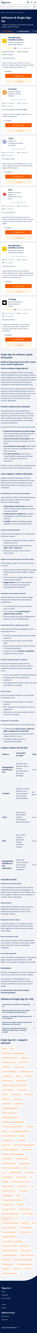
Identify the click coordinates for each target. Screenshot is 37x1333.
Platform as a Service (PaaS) (10, 1168)
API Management (7, 1195)
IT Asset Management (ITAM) (20, 1131)
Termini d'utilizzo (5, 1298)
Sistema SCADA (16, 1094)
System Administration (9, 1227)
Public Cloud (6, 1145)
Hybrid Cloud (25, 1246)
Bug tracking (19, 1104)
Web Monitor (25, 1058)
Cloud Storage (17, 1099)
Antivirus (5, 1094)
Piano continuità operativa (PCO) (12, 1126)
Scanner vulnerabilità (8, 1136)
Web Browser (6, 1067)
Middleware (6, 1269)
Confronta (19, 81)
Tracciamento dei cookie (9, 1273)
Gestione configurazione (9, 1250)
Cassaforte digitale (24, 1163)
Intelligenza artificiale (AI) (10, 1149)
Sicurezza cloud (22, 1186)
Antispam (22, 1136)
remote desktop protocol (24, 1264)
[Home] (2, 12)
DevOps (25, 1168)
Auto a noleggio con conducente (12, 1241)
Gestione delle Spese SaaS (10, 1117)
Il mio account (5, 1316)
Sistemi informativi (10, 12)
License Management (21, 1159)
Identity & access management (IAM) (13, 1053)
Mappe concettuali (8, 1186)
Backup (4, 1049)
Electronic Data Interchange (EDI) (23, 1145)
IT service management (9, 1071)
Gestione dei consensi (27, 1255)
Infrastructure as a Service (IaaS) (12, 1200)
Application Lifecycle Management (12, 1154)
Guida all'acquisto (23, 31)
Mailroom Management (9, 1232)
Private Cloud (22, 1140)
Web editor (25, 1223)
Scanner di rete (6, 1104)
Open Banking (6, 1259)
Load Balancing (23, 1191)
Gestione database (8, 1090)
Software (3, 1308)
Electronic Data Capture (9, 1113)
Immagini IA (6, 1099)
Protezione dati (29, 1172)
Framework (27, 1269)
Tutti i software (8, 31)
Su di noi (3, 1304)
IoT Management (7, 1177)
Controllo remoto (19, 1067)
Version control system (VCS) (21, 1182)
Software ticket (25, 1250)
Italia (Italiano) (11, 1327)
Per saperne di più (18, 76)
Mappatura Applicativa (9, 1237)
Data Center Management (10, 1223)
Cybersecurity (28, 1094)
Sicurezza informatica (8, 1062)
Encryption (20, 1204)
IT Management (7, 1076)
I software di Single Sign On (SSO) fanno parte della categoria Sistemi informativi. (17, 26)
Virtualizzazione (22, 1090)
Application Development (10, 1058)
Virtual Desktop (7, 1159)
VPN (16, 1218)
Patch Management (26, 1227)
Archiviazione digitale (8, 1163)
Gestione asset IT (25, 1232)
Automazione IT (26, 1149)
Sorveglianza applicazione (10, 1108)
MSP (33, 1223)
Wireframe (28, 1076)
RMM (18, 1195)
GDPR (12, 1049)
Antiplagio (5, 1182)
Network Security (7, 1081)
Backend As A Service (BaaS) (23, 1259)
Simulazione (29, 1126)
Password (19, 1076)
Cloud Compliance (27, 1214)
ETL (31, 1177)
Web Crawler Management (10, 1214)
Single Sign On (6, 1218)
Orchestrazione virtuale (9, 1255)
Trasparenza (4, 1295)
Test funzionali (23, 1062)
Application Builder (15, 1172)
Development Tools (8, 1140)
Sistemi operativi (21, 1177)
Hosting (4, 1131)
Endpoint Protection (25, 1209)
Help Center (4, 1319)
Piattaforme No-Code (26, 1071)
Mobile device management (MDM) (13, 1122)
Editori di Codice (21, 1081)
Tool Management (7, 1264)
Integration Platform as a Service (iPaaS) (14, 1085)
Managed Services (7, 1204)
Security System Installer (9, 1246)
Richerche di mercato (8, 1209)
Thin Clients (16, 1269)
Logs (31, 1186)
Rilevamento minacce (8, 1191)
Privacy (3, 1291)
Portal (4, 1172)
